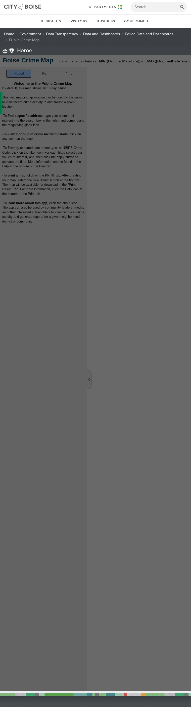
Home (9, 34)
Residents (51, 21)
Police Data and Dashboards (149, 34)
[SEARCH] (182, 7)
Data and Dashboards (101, 34)
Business (106, 21)
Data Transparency (62, 34)
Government (137, 21)
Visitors (79, 21)
